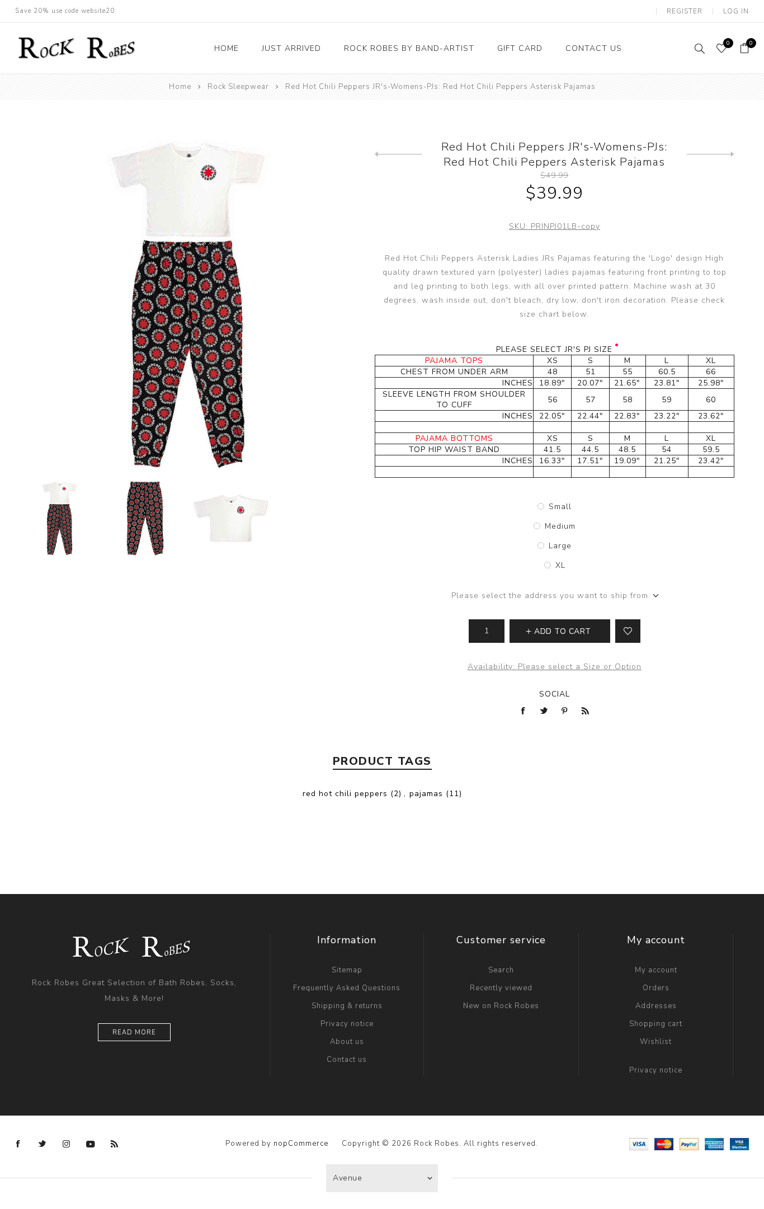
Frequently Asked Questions (346, 988)
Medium (560, 526)
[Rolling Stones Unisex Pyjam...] (710, 154)
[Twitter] (42, 1144)
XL (560, 565)
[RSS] (115, 1144)
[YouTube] (91, 1144)
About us (347, 1042)
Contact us (347, 1060)
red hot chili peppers (345, 793)
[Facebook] (18, 1144)
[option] (59, 518)
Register (684, 11)
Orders (656, 988)
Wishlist (656, 1042)
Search (501, 970)
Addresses (656, 1006)
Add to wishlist (627, 631)
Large (560, 545)
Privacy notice (347, 1024)
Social (554, 694)
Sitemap (347, 970)
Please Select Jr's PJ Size (554, 349)
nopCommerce (300, 1144)
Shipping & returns (347, 1006)
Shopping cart (655, 1024)
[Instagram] (67, 1144)
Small (560, 506)
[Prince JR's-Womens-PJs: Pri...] (398, 154)
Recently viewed (501, 988)
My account (656, 970)
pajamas (426, 793)
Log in (736, 11)
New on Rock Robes (501, 1006)
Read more (134, 1032)
